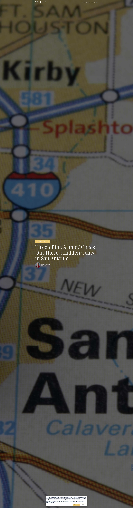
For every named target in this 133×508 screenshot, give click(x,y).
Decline (83, 504)
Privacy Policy (80, 499)
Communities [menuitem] (83, 2)
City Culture (39, 241)
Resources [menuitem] (88, 2)
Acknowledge (76, 504)
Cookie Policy (75, 499)
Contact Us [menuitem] (93, 2)
